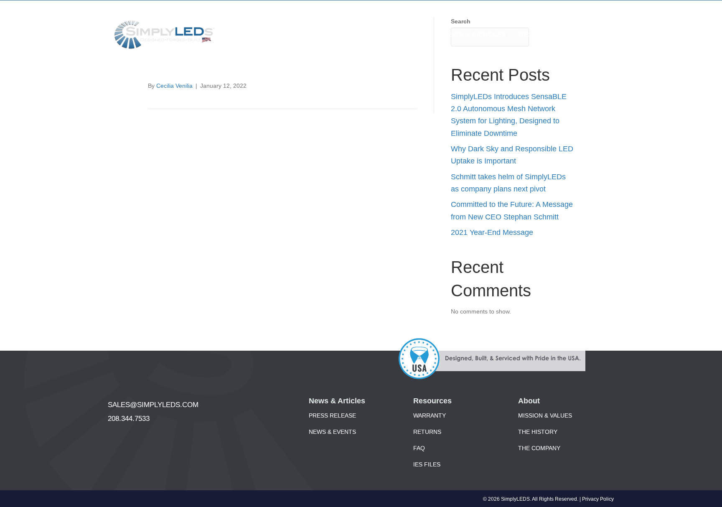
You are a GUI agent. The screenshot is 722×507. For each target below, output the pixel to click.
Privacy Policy (598, 499)
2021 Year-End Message (492, 232)
